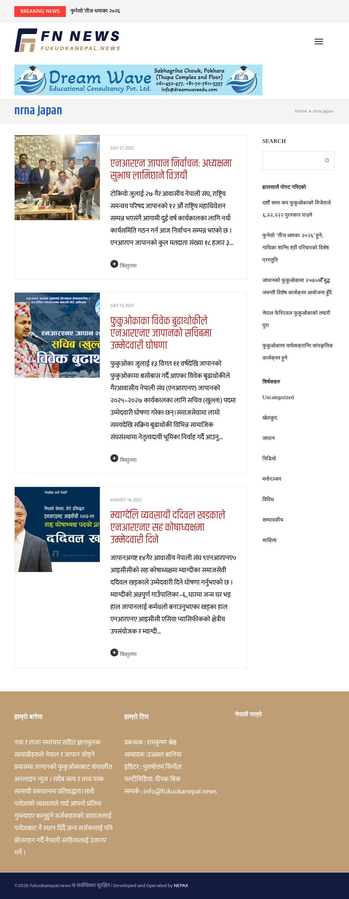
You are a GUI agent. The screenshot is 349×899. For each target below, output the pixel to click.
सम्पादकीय (272, 520)
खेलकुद (269, 418)
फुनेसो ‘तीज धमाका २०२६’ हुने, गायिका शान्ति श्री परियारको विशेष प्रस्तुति (140, 11)
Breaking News (40, 11)
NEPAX (181, 885)
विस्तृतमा (128, 266)
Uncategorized (278, 397)
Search (274, 141)
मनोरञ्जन (271, 479)
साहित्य (269, 540)
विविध (268, 499)
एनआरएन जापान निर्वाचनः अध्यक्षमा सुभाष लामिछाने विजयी (171, 169)
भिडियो (269, 458)
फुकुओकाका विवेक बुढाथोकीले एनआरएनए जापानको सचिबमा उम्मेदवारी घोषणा (161, 333)
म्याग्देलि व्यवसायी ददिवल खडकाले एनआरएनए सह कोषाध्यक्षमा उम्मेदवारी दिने (167, 527)
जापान (268, 438)
